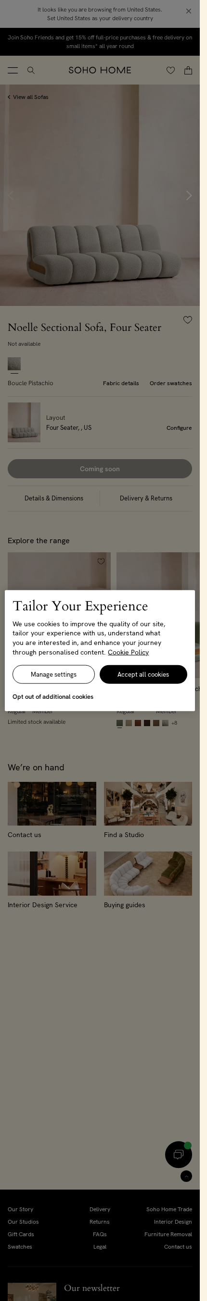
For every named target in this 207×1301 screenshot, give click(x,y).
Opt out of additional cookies (53, 696)
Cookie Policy (128, 651)
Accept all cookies (143, 674)
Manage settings (54, 674)
